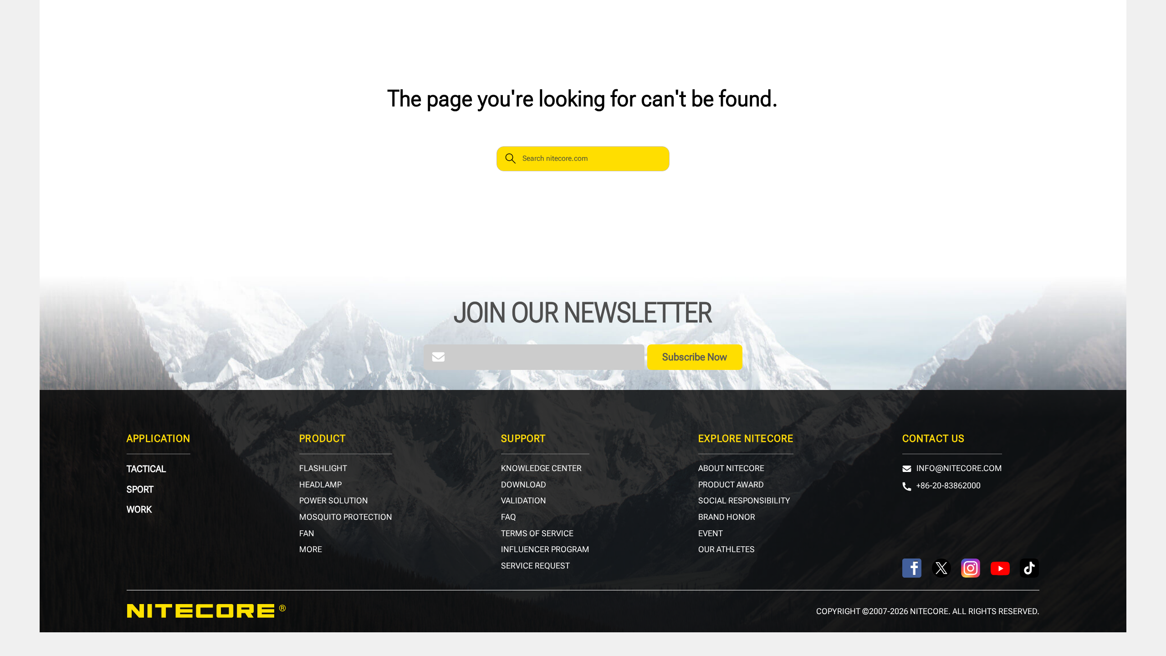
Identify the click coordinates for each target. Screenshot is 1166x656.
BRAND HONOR (726, 517)
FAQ (508, 517)
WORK (139, 509)
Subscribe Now (694, 357)
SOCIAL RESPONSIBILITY (744, 501)
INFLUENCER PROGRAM (545, 549)
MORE (310, 549)
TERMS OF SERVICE (537, 533)
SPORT (140, 489)
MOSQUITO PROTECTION (345, 517)
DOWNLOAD (523, 485)
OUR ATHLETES (726, 549)
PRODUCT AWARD (731, 485)
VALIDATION (523, 501)
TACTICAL (146, 468)
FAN (306, 533)
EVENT (710, 533)
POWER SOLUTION (333, 501)
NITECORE (206, 611)
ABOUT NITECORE (731, 468)
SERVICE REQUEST (535, 566)
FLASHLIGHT (323, 468)
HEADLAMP (320, 485)
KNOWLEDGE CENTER (541, 468)
